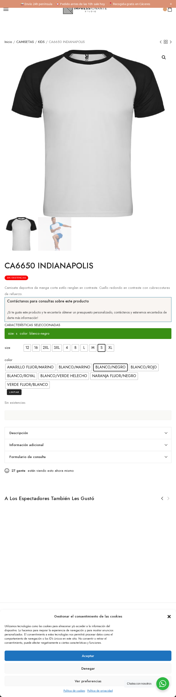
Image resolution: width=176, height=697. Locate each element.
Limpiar (14, 392)
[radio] (27, 347)
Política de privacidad (100, 691)
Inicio (8, 41)
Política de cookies (74, 691)
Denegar (88, 668)
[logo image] (86, 8)
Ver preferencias (88, 681)
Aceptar (88, 655)
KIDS (41, 41)
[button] (169, 616)
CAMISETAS (25, 41)
